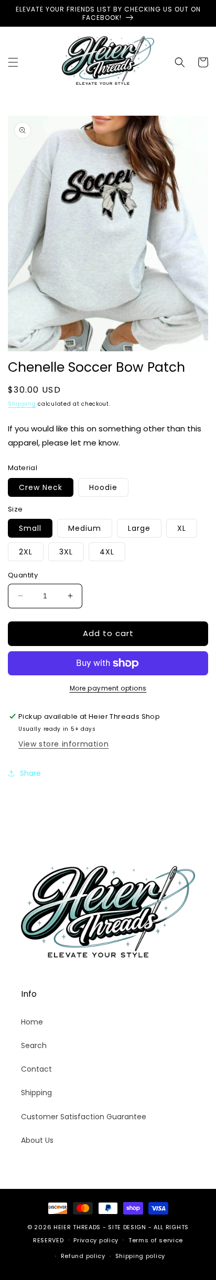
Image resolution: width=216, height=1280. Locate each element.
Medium (84, 528)
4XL (107, 552)
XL (181, 528)
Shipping (22, 404)
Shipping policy (140, 1256)
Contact (36, 1069)
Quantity (23, 575)
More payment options (108, 688)
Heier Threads (77, 1227)
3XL (66, 552)
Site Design (127, 1227)
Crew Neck (40, 487)
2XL (26, 552)
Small (30, 528)
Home (32, 1022)
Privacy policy (95, 1240)
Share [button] (30, 773)
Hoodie (103, 487)
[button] (13, 62)
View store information (63, 744)
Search (34, 1045)
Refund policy (83, 1256)
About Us (37, 1140)
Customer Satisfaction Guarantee (83, 1116)
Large (139, 528)
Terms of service (155, 1240)
